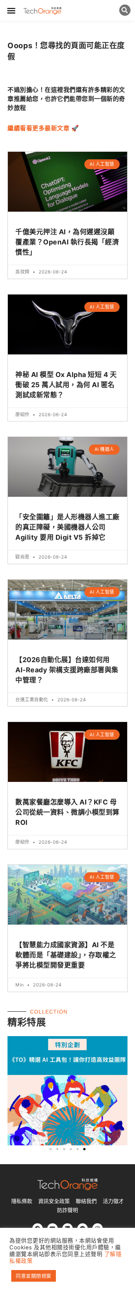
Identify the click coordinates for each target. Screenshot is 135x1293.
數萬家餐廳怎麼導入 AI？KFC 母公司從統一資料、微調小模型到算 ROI (67, 812)
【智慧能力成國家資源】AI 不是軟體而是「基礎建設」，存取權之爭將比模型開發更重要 (65, 955)
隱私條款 (21, 1201)
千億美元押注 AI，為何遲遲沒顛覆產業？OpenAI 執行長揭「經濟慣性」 (67, 242)
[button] (11, 10)
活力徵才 (113, 1201)
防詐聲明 (67, 1210)
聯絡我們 (86, 1201)
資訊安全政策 (54, 1201)
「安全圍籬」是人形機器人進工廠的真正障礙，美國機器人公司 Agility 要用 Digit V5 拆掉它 (67, 527)
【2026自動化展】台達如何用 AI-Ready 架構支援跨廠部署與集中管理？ (66, 670)
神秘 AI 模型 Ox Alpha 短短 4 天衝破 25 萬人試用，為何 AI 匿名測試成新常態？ (66, 385)
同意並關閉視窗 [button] (33, 1276)
